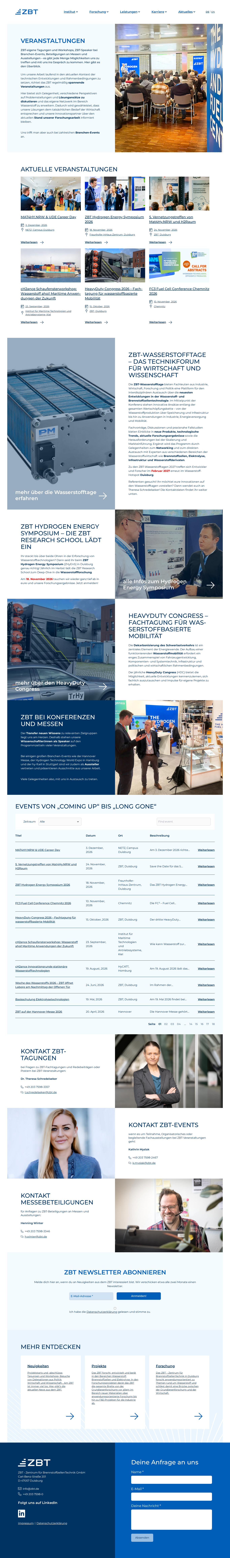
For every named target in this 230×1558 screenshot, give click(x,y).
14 (190, 1024)
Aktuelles (185, 12)
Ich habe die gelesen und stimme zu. (110, 1311)
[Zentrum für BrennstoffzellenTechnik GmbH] (27, 12)
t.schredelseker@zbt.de (41, 1092)
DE (207, 11)
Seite (151, 1024)
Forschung (97, 12)
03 (172, 1024)
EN (213, 11)
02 (166, 1024)
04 (179, 1024)
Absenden (142, 1537)
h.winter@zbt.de (36, 1236)
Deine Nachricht (146, 1506)
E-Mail (137, 1489)
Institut (69, 12)
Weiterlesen (206, 850)
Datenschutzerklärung (102, 1311)
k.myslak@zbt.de (144, 1163)
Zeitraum (29, 821)
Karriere (158, 12)
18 (213, 1024)
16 (202, 1024)
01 (159, 1024)
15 (196, 1024)
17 (207, 1024)
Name (137, 1472)
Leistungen (128, 12)
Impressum (26, 1523)
